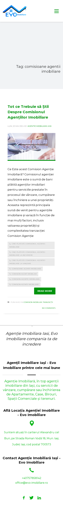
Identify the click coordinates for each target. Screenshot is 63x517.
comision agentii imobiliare (25, 284)
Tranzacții (48, 302)
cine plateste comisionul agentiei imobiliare (27, 245)
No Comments (48, 308)
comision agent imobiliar (24, 274)
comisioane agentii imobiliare (26, 269)
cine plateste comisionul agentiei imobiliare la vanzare (27, 261)
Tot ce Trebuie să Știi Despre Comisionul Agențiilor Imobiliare (28, 112)
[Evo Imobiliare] (23, 497)
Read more (44, 291)
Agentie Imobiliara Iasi (39, 126)
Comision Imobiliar (33, 302)
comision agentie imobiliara (25, 279)
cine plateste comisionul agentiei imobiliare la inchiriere (27, 253)
